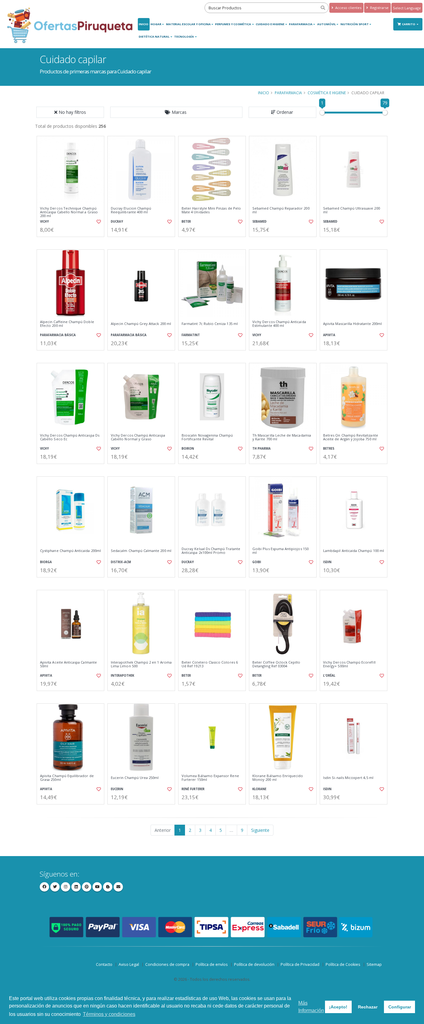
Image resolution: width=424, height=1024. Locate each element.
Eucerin (117, 789)
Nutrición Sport (355, 24)
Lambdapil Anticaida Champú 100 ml (353, 551)
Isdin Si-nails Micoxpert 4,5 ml (348, 778)
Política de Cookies (343, 964)
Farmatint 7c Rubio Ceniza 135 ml (210, 324)
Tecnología (184, 37)
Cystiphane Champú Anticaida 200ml (70, 551)
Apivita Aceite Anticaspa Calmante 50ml (68, 664)
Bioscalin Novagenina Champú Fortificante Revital (207, 437)
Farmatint (191, 335)
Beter (186, 222)
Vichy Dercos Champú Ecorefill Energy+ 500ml (349, 664)
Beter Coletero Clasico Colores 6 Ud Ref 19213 (210, 664)
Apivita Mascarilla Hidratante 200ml (352, 324)
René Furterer (193, 789)
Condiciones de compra (167, 964)
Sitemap (374, 964)
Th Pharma (261, 449)
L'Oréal (329, 676)
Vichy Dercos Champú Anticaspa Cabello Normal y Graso (138, 437)
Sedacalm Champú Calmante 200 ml (141, 551)
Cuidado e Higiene (270, 24)
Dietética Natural (154, 37)
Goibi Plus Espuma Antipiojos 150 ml (280, 551)
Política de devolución (254, 964)
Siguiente (260, 830)
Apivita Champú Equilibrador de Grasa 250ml (67, 778)
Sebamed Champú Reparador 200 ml (280, 210)
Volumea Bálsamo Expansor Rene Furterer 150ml (210, 778)
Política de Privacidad (300, 964)
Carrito (409, 24)
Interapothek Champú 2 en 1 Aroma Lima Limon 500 (141, 664)
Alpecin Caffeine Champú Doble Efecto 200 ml (67, 324)
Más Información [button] (311, 1006)
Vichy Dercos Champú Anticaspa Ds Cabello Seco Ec (69, 437)
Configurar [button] (399, 1006)
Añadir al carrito (73, 242)
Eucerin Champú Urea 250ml (135, 778)
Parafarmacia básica (58, 335)
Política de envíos (212, 964)
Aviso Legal (129, 964)
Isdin (327, 562)
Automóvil (326, 24)
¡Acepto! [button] (338, 1006)
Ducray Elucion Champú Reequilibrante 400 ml (131, 210)
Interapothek (122, 676)
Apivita (329, 335)
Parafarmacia (301, 24)
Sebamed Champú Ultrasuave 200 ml (351, 210)
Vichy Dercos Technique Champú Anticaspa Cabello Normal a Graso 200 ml (69, 212)
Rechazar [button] (367, 1006)
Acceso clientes (347, 7)
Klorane (259, 789)
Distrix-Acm (121, 562)
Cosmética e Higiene (327, 92)
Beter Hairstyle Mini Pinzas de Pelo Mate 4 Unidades (211, 210)
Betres (328, 449)
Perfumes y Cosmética (233, 24)
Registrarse (379, 7)
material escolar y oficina (188, 24)
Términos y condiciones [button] (109, 1014)
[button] (176, 112)
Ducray (117, 222)
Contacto (104, 964)
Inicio (143, 24)
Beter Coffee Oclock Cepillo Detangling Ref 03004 (276, 664)
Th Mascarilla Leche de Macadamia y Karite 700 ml (281, 437)
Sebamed (259, 222)
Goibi (256, 562)
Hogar (156, 24)
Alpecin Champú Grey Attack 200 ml (141, 324)
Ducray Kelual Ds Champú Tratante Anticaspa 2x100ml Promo (211, 551)
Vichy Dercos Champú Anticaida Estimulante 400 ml (279, 324)
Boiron (188, 449)
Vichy (44, 222)
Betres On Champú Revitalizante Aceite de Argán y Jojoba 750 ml (350, 437)
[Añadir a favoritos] (98, 221)
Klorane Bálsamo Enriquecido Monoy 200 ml (277, 778)
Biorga (46, 562)
